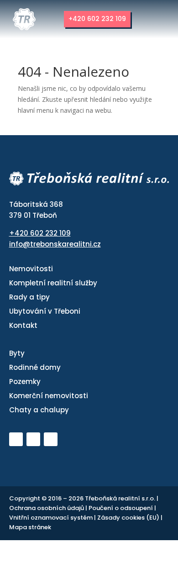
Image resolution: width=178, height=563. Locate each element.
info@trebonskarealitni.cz (55, 244)
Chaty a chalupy (39, 410)
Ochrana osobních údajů (47, 508)
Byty (17, 353)
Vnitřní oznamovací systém (51, 517)
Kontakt (23, 325)
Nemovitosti (31, 269)
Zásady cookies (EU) (129, 517)
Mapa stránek (30, 527)
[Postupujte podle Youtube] (16, 439)
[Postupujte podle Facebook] (33, 439)
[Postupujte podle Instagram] (51, 439)
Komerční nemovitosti (48, 395)
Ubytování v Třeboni (44, 311)
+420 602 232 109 (93, 18)
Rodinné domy (35, 367)
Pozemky (25, 381)
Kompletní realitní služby (53, 283)
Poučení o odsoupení (121, 508)
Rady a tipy (29, 297)
